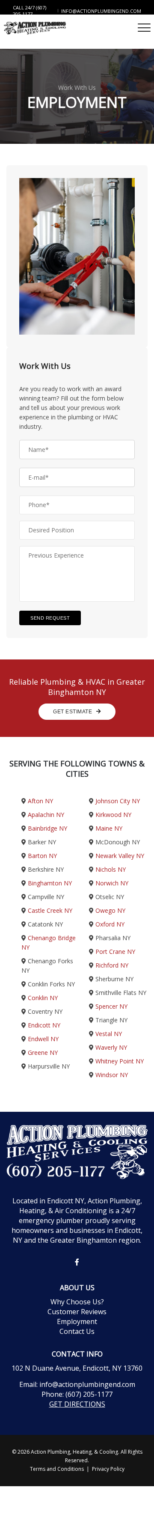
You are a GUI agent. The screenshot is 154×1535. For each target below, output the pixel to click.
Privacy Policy (108, 1469)
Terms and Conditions (57, 1469)
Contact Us (77, 1331)
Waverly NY (111, 1047)
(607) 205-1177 (89, 1394)
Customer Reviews (77, 1311)
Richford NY (111, 965)
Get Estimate (73, 712)
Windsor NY (111, 1075)
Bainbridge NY (47, 828)
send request (50, 618)
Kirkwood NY (113, 815)
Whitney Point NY (119, 1061)
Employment (77, 1321)
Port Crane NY (115, 951)
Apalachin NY (46, 815)
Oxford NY (109, 924)
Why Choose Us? (77, 1301)
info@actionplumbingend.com (101, 11)
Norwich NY (111, 883)
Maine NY (108, 828)
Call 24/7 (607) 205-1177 (29, 10)
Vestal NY (108, 1034)
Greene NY (43, 1052)
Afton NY (40, 801)
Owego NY (110, 910)
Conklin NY (43, 998)
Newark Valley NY (119, 856)
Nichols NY (110, 869)
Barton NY (42, 856)
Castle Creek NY (50, 910)
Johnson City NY (117, 801)
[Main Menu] (144, 27)
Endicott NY (44, 1025)
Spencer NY (111, 1006)
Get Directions (77, 1404)
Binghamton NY (50, 883)
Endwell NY (43, 1039)
